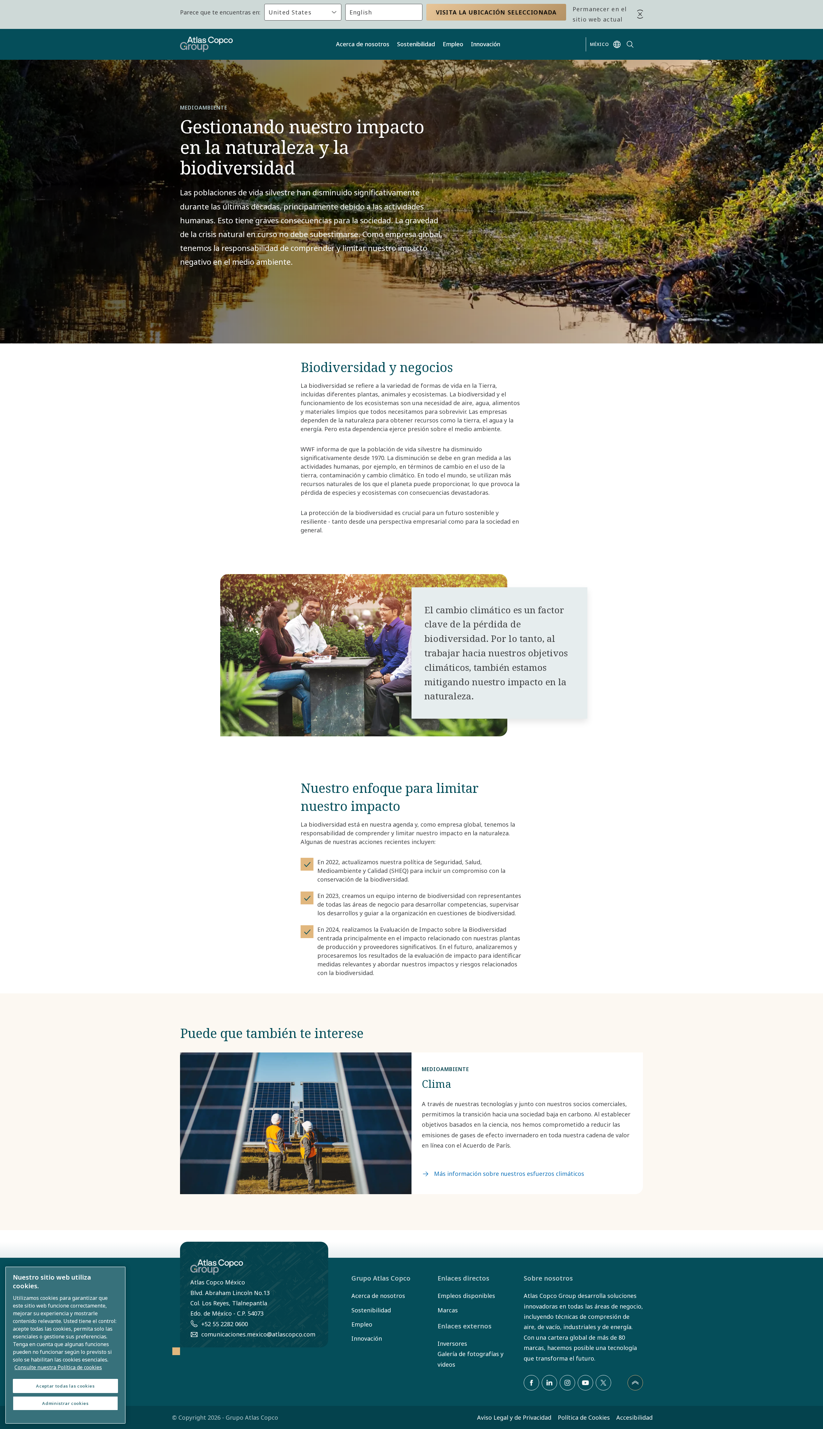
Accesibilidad (634, 1417)
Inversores (452, 1343)
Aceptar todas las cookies (65, 1386)
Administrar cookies (65, 1403)
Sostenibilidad (416, 44)
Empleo (453, 44)
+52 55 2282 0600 (224, 1324)
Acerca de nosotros (362, 44)
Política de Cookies (584, 1417)
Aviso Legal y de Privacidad (514, 1417)
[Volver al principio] (635, 1382)
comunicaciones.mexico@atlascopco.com (258, 1334)
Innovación (485, 44)
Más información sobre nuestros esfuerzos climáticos (509, 1173)
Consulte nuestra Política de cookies (58, 1367)
